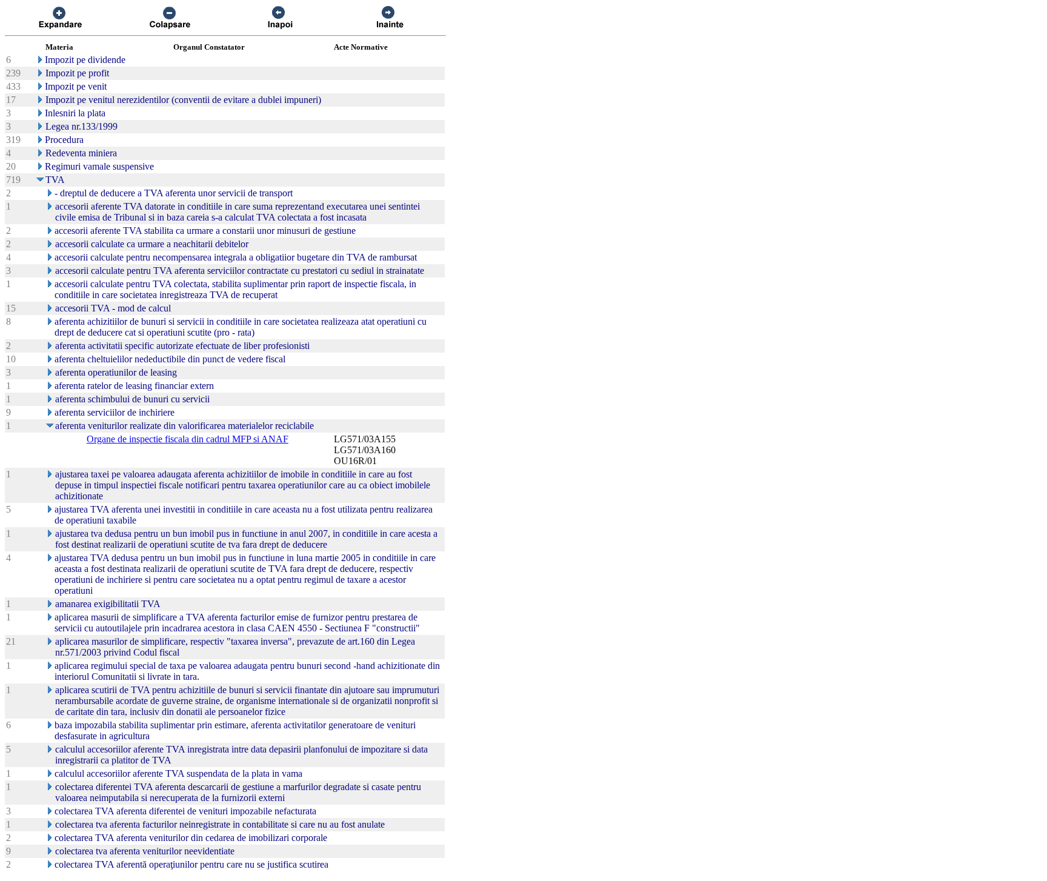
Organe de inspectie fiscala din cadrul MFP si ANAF (187, 439)
